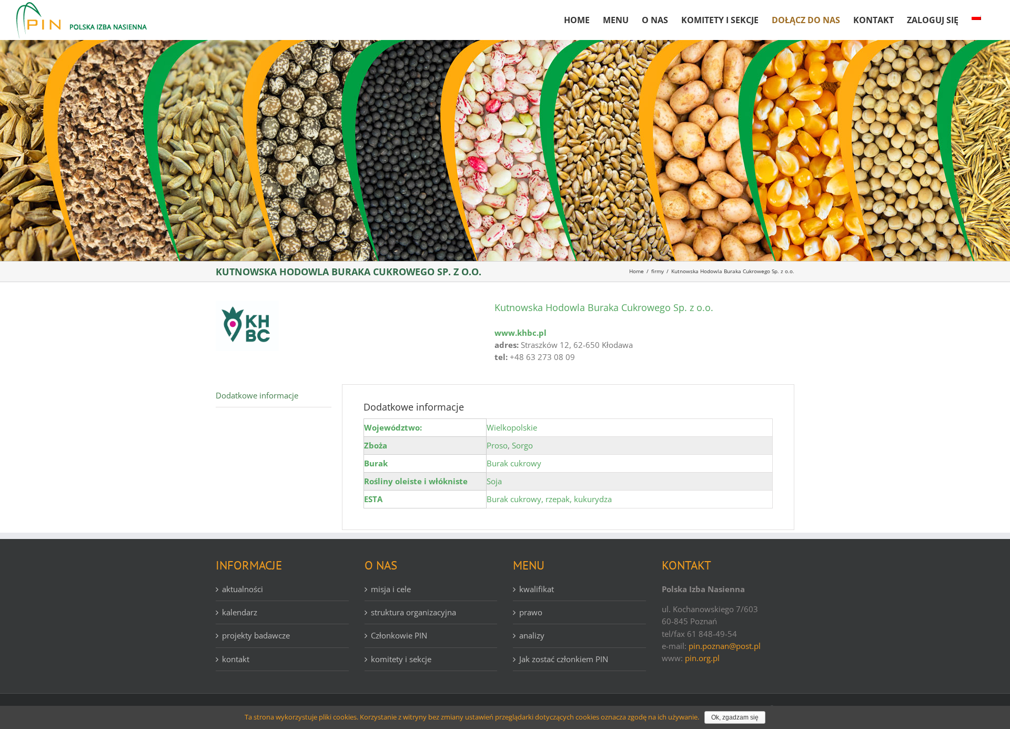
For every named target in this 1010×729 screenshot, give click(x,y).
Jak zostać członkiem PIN (563, 659)
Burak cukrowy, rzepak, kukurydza (549, 499)
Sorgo (522, 445)
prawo (530, 612)
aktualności (242, 589)
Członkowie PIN (399, 635)
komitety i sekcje (401, 659)
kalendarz (239, 612)
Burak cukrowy (514, 463)
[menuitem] (577, 16)
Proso (497, 445)
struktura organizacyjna (413, 612)
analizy (531, 635)
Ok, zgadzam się (735, 717)
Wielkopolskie (512, 427)
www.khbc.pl (520, 332)
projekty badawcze (256, 635)
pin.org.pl (702, 658)
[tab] (273, 395)
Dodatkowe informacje (257, 395)
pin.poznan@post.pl (725, 646)
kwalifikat (536, 589)
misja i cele (391, 589)
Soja (494, 481)
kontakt (235, 659)
